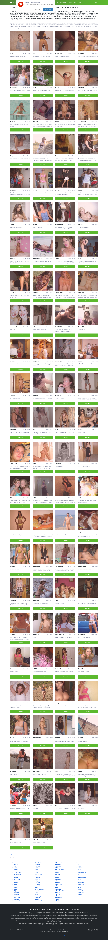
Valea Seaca (80, 892)
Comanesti (16, 894)
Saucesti (79, 867)
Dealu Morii (38, 862)
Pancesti (58, 881)
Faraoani (37, 866)
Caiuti (15, 887)
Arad (80, 2)
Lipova (36, 892)
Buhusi (15, 886)
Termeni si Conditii (54, 929)
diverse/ (27, 935)
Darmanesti (16, 900)
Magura (37, 899)
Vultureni (79, 894)
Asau (14, 866)
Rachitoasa (59, 897)
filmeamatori (51, 935)
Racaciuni (59, 896)
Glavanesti (37, 877)
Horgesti (37, 884)
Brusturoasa (16, 881)
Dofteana (37, 864)
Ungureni (79, 889)
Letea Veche (38, 891)
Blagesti (15, 877)
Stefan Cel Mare (81, 877)
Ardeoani (16, 864)
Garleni (37, 872)
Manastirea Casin (39, 900)
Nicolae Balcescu (60, 869)
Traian (79, 887)
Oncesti (58, 874)
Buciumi (15, 882)
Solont (79, 874)
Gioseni (37, 876)
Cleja (14, 891)
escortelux (45, 935)
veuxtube (80, 935)
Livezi (36, 894)
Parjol (58, 887)
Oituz (57, 872)
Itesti (36, 887)
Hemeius (37, 882)
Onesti (58, 876)
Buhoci (15, 884)
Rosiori (58, 900)
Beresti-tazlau (17, 874)
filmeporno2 (56, 935)
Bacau (15, 867)
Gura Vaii (37, 879)
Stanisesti (80, 876)
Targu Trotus (80, 884)
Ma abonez (48, 9)
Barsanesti (16, 871)
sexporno (76, 935)
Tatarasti (79, 886)
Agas (14, 862)
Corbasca (16, 896)
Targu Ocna (80, 882)
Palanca (58, 879)
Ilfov (75, 2)
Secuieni (79, 871)
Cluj (57, 2)
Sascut (79, 866)
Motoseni (58, 866)
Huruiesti (37, 886)
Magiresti (37, 897)
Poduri (58, 892)
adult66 (31, 935)
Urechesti (80, 891)
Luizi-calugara (39, 896)
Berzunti (15, 876)
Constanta (63, 2)
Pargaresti (59, 884)
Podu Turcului (60, 891)
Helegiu (37, 881)
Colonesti (16, 892)
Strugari (79, 879)
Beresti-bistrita (17, 872)
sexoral (72, 935)
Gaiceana (37, 871)
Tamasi (79, 881)
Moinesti (58, 864)
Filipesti (37, 869)
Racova (58, 899)
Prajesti (58, 894)
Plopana (58, 889)
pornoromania (67, 935)
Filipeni (37, 867)
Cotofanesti (16, 897)
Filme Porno (63, 929)
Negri (57, 867)
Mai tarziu (37, 9)
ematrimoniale (40, 935)
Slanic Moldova (81, 872)
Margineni (59, 862)
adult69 (34, 935)
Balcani (15, 869)
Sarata (79, 864)
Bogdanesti (16, 879)
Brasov (70, 2)
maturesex (61, 935)
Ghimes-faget (38, 874)
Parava (58, 882)
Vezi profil (20, 61)
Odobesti (58, 871)
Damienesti (16, 899)
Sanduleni (80, 862)
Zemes (79, 896)
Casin (15, 889)
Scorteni (79, 869)
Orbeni (58, 877)
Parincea (58, 886)
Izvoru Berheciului (40, 889)
